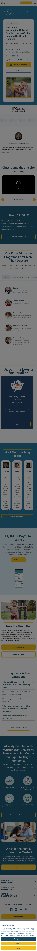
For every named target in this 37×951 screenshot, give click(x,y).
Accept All (18, 948)
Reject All (18, 943)
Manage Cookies (18, 939)
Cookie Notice (30, 935)
